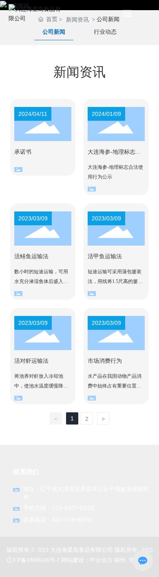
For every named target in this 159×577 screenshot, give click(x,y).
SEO (147, 550)
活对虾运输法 (31, 361)
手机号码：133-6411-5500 (59, 507)
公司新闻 (53, 32)
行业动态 (105, 32)
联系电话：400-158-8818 (57, 519)
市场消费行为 (105, 361)
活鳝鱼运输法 (31, 256)
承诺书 (22, 152)
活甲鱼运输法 (105, 256)
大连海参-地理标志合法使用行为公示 (114, 155)
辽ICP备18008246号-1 (33, 560)
